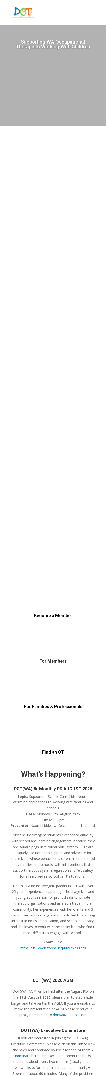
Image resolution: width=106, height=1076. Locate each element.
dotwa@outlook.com (70, 1014)
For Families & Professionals (53, 706)
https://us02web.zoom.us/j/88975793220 (53, 948)
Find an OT (53, 752)
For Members (53, 661)
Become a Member (53, 615)
